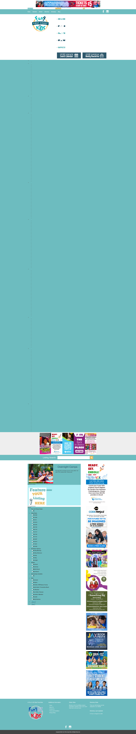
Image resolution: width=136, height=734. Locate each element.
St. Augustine (58, 8)
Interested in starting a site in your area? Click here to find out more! (78, 707)
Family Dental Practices (37, 199)
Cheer (33, 355)
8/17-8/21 (35, 544)
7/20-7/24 (35, 534)
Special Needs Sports (37, 391)
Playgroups (34, 106)
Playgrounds (35, 155)
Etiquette (34, 284)
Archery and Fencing (37, 350)
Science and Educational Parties (39, 262)
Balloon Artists (35, 223)
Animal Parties (35, 221)
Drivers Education (36, 283)
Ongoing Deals (35, 423)
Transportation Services (37, 90)
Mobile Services (36, 599)
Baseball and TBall (36, 351)
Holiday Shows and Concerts (38, 420)
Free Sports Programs (37, 362)
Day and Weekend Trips (37, 126)
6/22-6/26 (35, 524)
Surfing (33, 394)
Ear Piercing (35, 330)
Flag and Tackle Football (37, 361)
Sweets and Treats (36, 344)
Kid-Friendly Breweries (37, 334)
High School (36, 571)
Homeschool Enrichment (37, 290)
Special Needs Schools (37, 87)
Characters (34, 232)
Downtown (35, 580)
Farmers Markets (36, 331)
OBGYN (34, 205)
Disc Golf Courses (36, 127)
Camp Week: (34, 513)
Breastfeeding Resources (38, 189)
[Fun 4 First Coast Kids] (40, 23)
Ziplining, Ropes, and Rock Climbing (40, 181)
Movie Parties (35, 253)
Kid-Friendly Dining (36, 335)
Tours (33, 177)
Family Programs (36, 286)
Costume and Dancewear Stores (39, 328)
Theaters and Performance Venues (40, 174)
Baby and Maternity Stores (38, 318)
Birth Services (35, 188)
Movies (33, 151)
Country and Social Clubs (38, 124)
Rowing (34, 381)
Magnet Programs (36, 76)
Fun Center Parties (36, 246)
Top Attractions (35, 175)
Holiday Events (35, 418)
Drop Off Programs (36, 67)
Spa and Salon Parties (37, 263)
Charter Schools (35, 66)
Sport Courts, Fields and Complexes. (40, 165)
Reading (34, 84)
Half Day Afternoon (37, 553)
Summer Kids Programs (37, 311)
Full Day (35, 557)
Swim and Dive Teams (37, 395)
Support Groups (35, 108)
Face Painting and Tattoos (38, 242)
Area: (32, 578)
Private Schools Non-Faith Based (39, 83)
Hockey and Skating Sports (38, 368)
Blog (59, 11)
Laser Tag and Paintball (37, 145)
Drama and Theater (36, 282)
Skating (34, 162)
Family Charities (35, 97)
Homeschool (35, 72)
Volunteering (35, 316)
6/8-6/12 (35, 519)
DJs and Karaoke (36, 239)
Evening (35, 555)
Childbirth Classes (36, 191)
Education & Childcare (34, 63)
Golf (33, 364)
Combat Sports (35, 357)
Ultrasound (34, 215)
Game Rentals (35, 247)
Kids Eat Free (35, 337)
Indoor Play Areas (36, 143)
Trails (33, 178)
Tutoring (34, 91)
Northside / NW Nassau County (40, 584)
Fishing (33, 131)
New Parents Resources (37, 104)
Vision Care (34, 216)
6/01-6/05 (35, 517)
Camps (31, 60)
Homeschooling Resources (38, 103)
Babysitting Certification (37, 273)
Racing (33, 378)
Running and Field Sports (38, 382)
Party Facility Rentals (37, 256)
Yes (33, 510)
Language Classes (36, 291)
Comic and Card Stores (37, 325)
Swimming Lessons (36, 396)
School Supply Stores (37, 341)
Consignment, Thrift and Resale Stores (41, 327)
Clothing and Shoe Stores (38, 324)
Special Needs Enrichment (38, 306)
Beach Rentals (35, 320)
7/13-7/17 (35, 532)
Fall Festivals (35, 413)
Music (33, 294)
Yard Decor (34, 267)
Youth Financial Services (37, 111)
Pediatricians (35, 212)
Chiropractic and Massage (38, 192)
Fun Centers (35, 134)
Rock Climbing (35, 379)
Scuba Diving (35, 385)
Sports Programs (33, 348)
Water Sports (35, 401)
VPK (33, 94)
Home (29, 11)
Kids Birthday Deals (36, 250)
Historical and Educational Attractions (40, 140)
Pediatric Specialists (36, 211)
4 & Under (34, 270)
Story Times (35, 310)
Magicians (34, 252)
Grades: (33, 562)
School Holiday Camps (37, 62)
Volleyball (34, 399)
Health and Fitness (36, 367)
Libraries (34, 147)
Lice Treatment (35, 204)
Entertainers (35, 240)
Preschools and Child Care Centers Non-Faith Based (44, 80)
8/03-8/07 (35, 539)
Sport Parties (35, 266)
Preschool (35, 564)
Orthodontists (35, 208)
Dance (33, 280)
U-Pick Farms (35, 430)
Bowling (34, 121)
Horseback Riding (36, 371)
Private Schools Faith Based (38, 82)
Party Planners (35, 257)
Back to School (35, 406)
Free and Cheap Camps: (37, 509)
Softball (34, 389)
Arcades (34, 117)
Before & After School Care (38, 65)
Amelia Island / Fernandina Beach (41, 587)
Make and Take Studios (37, 148)
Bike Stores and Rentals (37, 321)
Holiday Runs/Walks (36, 419)
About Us (51, 707)
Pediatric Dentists (36, 209)
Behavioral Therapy (36, 185)
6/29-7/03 (35, 527)
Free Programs (35, 289)
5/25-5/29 (35, 515)
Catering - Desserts (36, 229)
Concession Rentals (36, 235)
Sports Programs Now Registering (39, 392)
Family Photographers (37, 100)
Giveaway (53, 11)
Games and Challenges (37, 135)
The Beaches (36, 589)
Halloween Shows (36, 415)
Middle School (36, 569)
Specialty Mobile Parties (37, 264)
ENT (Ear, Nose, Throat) (37, 196)
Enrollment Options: (36, 548)
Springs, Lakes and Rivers (38, 167)
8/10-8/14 (35, 541)
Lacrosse (34, 372)
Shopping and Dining (34, 317)
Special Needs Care (36, 213)
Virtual (33, 314)
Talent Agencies (35, 110)
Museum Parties (36, 255)
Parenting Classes (36, 299)
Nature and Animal (36, 296)
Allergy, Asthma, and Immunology (39, 184)
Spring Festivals (35, 428)
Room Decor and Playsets (38, 340)
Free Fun (34, 133)
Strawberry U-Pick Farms (37, 429)
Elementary (35, 566)
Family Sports (35, 360)
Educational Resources (37, 69)
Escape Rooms (35, 128)
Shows (33, 426)
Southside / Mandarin (38, 594)
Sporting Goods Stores (37, 342)
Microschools (35, 77)
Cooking (34, 277)
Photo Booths (35, 260)
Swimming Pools (36, 169)
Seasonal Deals (35, 425)
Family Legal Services (37, 99)
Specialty (34, 307)
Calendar (35, 11)
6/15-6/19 (35, 522)
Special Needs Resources (38, 107)
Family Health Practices (37, 201)
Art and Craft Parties (36, 222)
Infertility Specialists (36, 202)
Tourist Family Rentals (37, 345)
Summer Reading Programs (38, 313)
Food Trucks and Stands (37, 245)
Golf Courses (35, 138)
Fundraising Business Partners (39, 101)
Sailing (33, 384)
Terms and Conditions (54, 711)
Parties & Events (33, 219)
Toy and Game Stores (37, 347)
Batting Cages (35, 118)
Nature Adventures (36, 154)
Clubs (33, 276)
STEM (33, 308)
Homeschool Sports (36, 369)
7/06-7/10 (35, 529)
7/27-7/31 (35, 536)
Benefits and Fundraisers (37, 408)
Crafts (33, 279)
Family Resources (33, 96)
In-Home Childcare (36, 73)
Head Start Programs (37, 70)
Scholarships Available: (37, 574)
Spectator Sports (36, 164)
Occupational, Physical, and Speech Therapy (42, 206)
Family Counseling (36, 198)
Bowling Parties (35, 225)
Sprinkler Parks (35, 168)
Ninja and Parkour (36, 375)
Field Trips (34, 130)
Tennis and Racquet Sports (38, 398)
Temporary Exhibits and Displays (39, 172)
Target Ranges (35, 171)
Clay (84, 8)
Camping (34, 123)
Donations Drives (36, 412)
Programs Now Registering (38, 300)
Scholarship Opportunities (38, 86)
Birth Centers (35, 186)
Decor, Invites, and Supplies (38, 238)
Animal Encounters (36, 116)
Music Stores (35, 338)
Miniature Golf (35, 150)
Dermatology (35, 195)
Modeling (34, 293)
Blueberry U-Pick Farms (37, 409)
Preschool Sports (36, 377)
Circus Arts (34, 274)
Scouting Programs (36, 303)
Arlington (35, 582)
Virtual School (35, 93)
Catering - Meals (36, 230)
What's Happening (33, 403)
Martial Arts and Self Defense (38, 374)
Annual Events (35, 405)
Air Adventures (35, 114)
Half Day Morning (37, 550)
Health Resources (33, 182)
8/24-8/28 (35, 546)
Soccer (33, 388)
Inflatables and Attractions (38, 249)
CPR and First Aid (36, 194)
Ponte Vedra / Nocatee (38, 592)
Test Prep (34, 89)
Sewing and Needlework (37, 304)
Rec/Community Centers (37, 160)
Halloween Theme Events (38, 416)
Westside (35, 596)
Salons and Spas (36, 161)
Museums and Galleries (37, 152)
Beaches (34, 120)
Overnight (35, 560)
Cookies (34, 236)
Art (33, 272)
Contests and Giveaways (37, 411)
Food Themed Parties (37, 243)
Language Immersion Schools (39, 74)
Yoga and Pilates (36, 402)
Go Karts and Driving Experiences (39, 137)
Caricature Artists (36, 228)
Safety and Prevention (37, 301)
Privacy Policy (52, 712)
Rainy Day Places (36, 158)
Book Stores (35, 323)
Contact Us (51, 709)
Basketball (34, 352)
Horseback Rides (36, 141)
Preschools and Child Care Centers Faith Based (43, 79)
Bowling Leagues (36, 354)
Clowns (33, 233)
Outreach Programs (36, 297)
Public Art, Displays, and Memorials (40, 157)
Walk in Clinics (35, 218)
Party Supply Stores (36, 259)
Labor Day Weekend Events (38, 422)
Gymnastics (34, 365)
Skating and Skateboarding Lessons (40, 386)
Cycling (33, 358)
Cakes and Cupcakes (37, 226)
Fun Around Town (33, 113)
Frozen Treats (35, 333)
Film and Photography (37, 287)
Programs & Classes (34, 269)
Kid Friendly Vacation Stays (38, 144)
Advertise (46, 11)
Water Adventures (36, 179)
